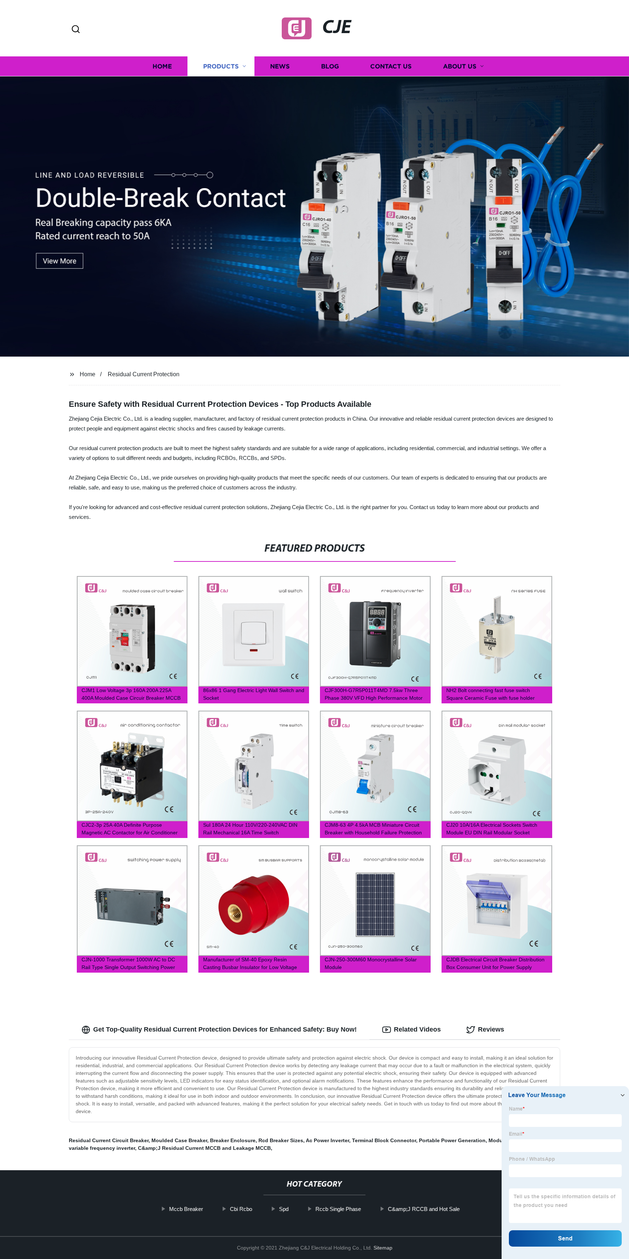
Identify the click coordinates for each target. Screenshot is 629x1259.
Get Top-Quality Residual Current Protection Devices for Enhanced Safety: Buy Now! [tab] (225, 1029)
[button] (76, 29)
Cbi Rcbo (241, 1209)
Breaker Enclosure (233, 1140)
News (280, 66)
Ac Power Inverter (327, 1140)
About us (459, 66)
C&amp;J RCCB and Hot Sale (424, 1209)
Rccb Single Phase (338, 1209)
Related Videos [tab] (417, 1029)
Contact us (391, 66)
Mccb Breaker (186, 1209)
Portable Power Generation (452, 1140)
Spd (284, 1209)
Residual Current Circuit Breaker (109, 1140)
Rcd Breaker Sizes (280, 1140)
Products (221, 66)
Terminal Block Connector (384, 1140)
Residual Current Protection (143, 374)
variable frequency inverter (102, 1148)
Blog (330, 66)
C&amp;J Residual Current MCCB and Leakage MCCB (204, 1148)
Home (162, 66)
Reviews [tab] (491, 1029)
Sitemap (382, 1248)
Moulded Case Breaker (179, 1140)
